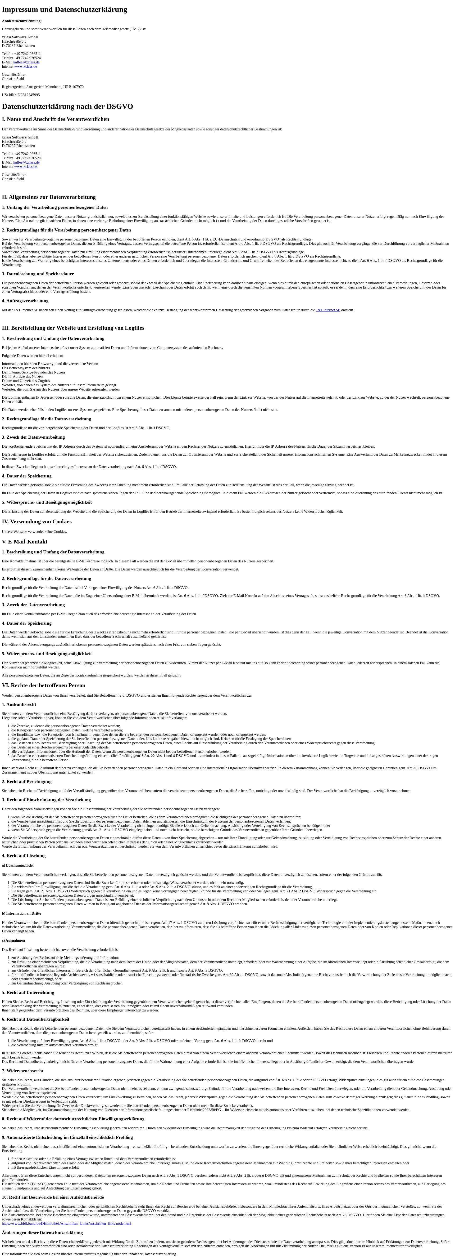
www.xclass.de (25, 66)
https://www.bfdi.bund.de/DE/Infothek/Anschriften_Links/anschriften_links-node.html (66, 1223)
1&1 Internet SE (328, 310)
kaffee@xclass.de (26, 62)
